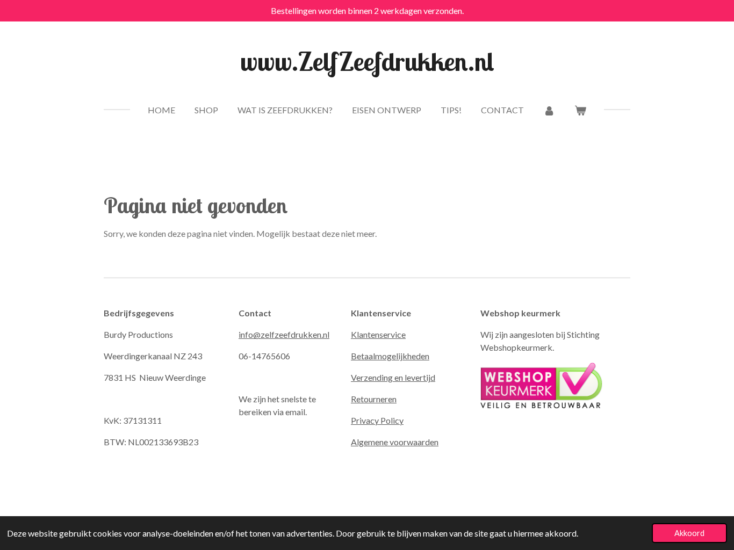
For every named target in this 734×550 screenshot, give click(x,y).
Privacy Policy (377, 420)
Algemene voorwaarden (394, 442)
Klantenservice (378, 334)
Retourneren (374, 399)
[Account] (549, 110)
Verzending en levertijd (393, 377)
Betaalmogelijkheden (390, 356)
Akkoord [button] (689, 533)
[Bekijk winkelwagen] (580, 110)
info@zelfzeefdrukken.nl (284, 334)
